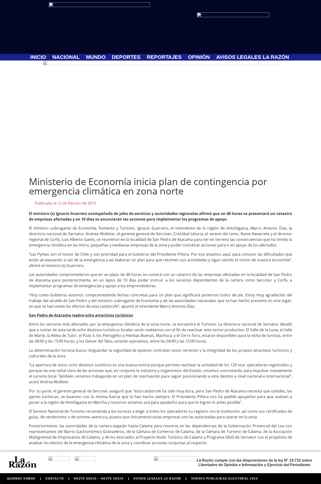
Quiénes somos (21, 478)
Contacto (54, 478)
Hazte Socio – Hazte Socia (99, 478)
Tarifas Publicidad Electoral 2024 (224, 478)
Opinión (199, 57)
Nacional (66, 57)
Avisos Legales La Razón (252, 57)
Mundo (96, 57)
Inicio (38, 57)
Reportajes (164, 57)
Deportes (126, 57)
